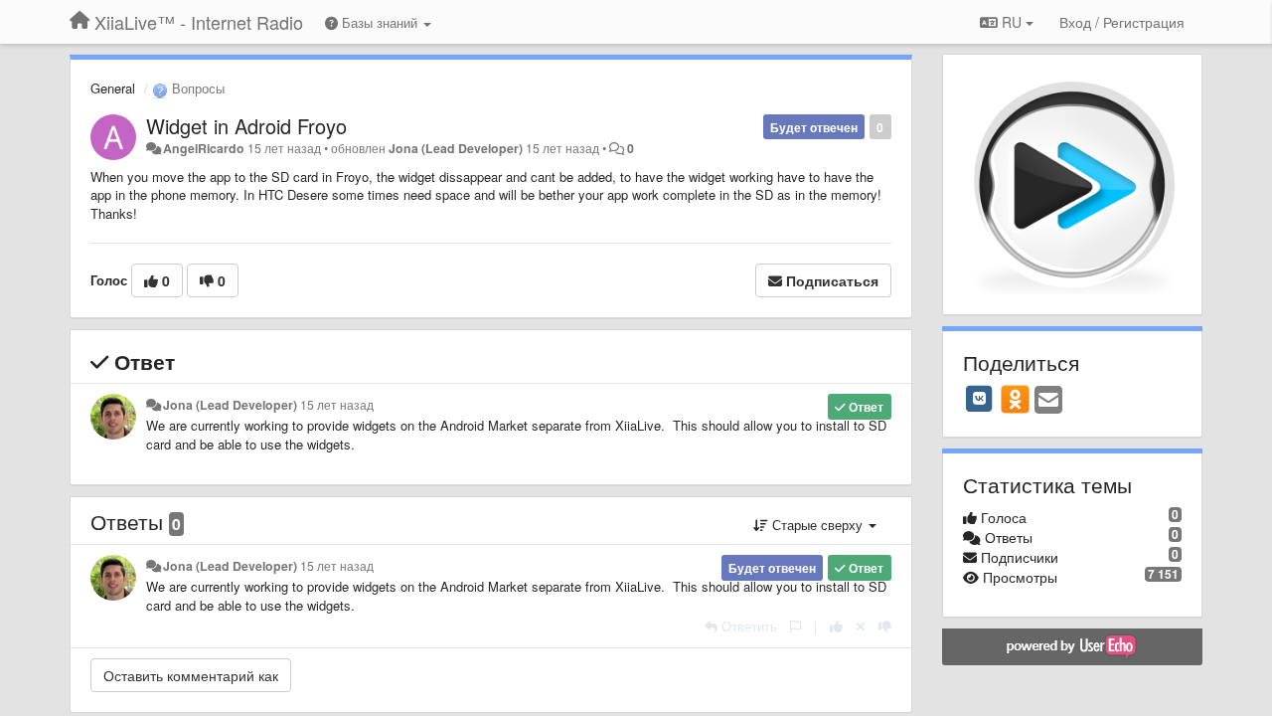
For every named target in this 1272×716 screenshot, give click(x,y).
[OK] (1015, 399)
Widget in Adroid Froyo (246, 125)
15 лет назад (337, 405)
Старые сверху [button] (817, 524)
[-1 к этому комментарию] (884, 626)
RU (1012, 22)
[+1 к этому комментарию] (836, 626)
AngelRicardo (203, 148)
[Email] (1048, 401)
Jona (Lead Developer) (456, 148)
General (112, 88)
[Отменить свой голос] (861, 626)
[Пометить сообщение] (795, 626)
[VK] (980, 399)
